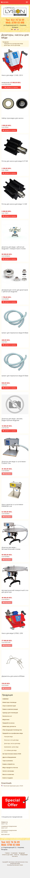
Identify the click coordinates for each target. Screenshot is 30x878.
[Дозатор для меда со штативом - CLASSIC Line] (15, 447)
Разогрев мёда (8, 736)
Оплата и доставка (7, 854)
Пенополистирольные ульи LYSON (13, 786)
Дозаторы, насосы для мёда (12, 45)
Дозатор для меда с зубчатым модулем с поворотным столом (14, 248)
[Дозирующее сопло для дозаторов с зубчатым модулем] (15, 275)
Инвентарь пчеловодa (9, 702)
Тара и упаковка (7, 760)
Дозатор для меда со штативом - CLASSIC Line (14, 462)
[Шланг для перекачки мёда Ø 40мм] (15, 318)
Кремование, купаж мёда (11, 747)
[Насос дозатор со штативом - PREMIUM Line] (15, 490)
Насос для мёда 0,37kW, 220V (12, 633)
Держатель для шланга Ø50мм (13, 676)
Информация (24, 854)
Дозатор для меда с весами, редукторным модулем (12, 419)
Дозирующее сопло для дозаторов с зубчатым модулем (15, 291)
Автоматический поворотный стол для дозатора (15, 591)
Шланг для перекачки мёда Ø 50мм (15, 376)
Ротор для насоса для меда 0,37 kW (15, 161)
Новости (4, 822)
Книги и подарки (7, 778)
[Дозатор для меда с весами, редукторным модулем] (15, 404)
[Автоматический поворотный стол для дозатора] (15, 576)
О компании (14, 853)
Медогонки (5, 719)
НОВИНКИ (5, 699)
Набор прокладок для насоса (12, 118)
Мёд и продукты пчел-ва (10, 767)
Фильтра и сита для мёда (11, 740)
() (5, 1)
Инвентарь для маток (9, 726)
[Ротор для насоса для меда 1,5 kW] (15, 190)
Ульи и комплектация (9, 706)
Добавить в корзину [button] (12, 87)
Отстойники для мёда (10, 750)
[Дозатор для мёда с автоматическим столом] (15, 533)
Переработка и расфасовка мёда (13, 43)
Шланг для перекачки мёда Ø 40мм (15, 333)
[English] (18, 29)
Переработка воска (8, 723)
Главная (7, 853)
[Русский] (15, 29)
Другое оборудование (9, 757)
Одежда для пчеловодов (10, 712)
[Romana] (12, 29)
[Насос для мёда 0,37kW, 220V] (15, 619)
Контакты (15, 856)
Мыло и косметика (8, 774)
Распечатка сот (7, 716)
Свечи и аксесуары (8, 771)
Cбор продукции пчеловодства (12, 730)
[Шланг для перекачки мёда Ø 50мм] (15, 361)
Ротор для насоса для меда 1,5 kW (14, 204)
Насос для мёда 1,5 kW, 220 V (12, 75)
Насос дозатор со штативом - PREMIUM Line (13, 505)
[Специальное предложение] (15, 802)
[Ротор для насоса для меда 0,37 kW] (15, 147)
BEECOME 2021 (5, 834)
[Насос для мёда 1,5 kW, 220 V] (15, 61)
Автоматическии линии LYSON (11, 754)
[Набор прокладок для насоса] (15, 104)
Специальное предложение (12, 817)
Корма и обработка (8, 764)
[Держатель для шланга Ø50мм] (15, 662)
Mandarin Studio (18, 865)
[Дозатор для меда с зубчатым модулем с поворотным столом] (15, 232)
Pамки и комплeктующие (10, 709)
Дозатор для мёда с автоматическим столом (11, 548)
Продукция (5, 42)
